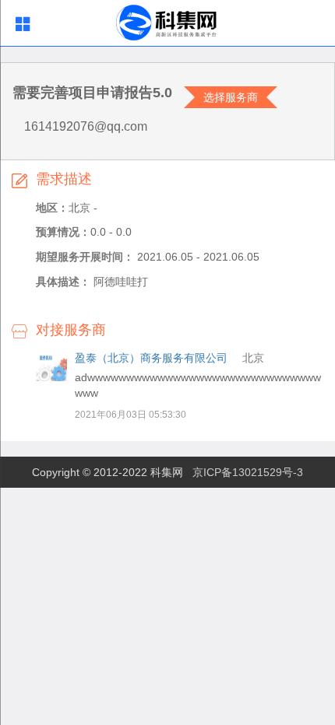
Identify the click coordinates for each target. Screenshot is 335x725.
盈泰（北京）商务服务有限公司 (151, 358)
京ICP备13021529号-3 (247, 472)
